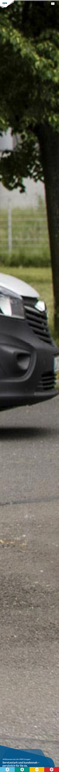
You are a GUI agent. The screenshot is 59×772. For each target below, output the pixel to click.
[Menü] (52, 3)
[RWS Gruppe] (7, 4)
